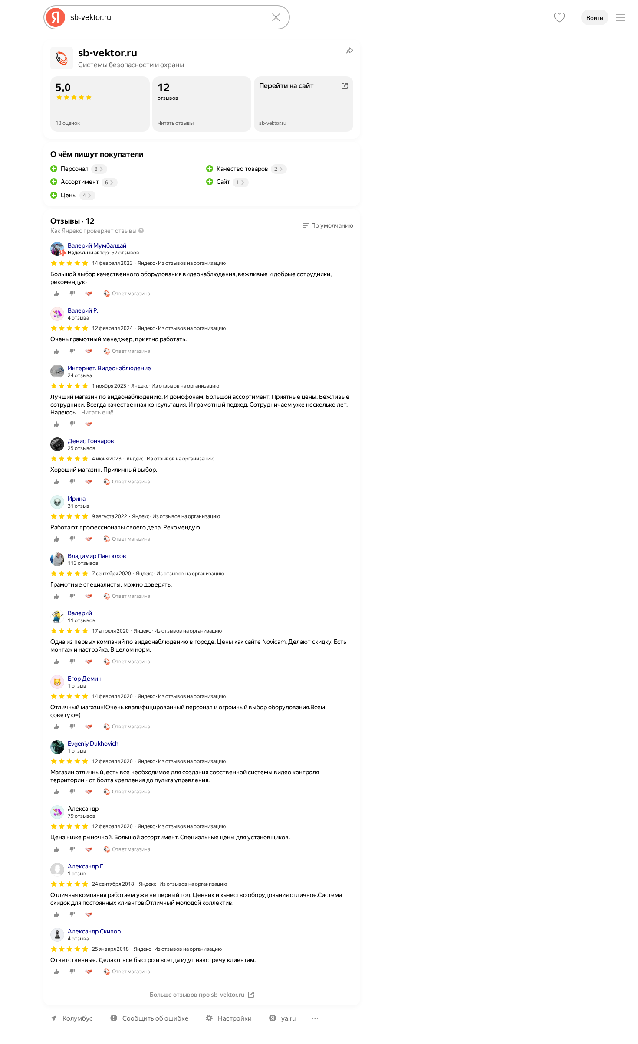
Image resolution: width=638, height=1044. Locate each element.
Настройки (235, 1018)
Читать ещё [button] (97, 412)
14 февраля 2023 (112, 263)
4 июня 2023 (107, 459)
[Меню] (620, 17)
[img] (69, 263)
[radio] (56, 293)
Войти (594, 17)
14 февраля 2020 (112, 696)
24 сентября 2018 (113, 884)
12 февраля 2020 (112, 761)
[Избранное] (559, 17)
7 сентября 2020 (111, 574)
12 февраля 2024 (112, 328)
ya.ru (288, 1018)
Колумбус (77, 1018)
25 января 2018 (110, 949)
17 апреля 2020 (110, 631)
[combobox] (165, 17)
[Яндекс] (55, 17)
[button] (328, 225)
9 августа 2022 (109, 516)
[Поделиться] (349, 50)
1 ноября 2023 (109, 386)
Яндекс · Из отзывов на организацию (182, 263)
